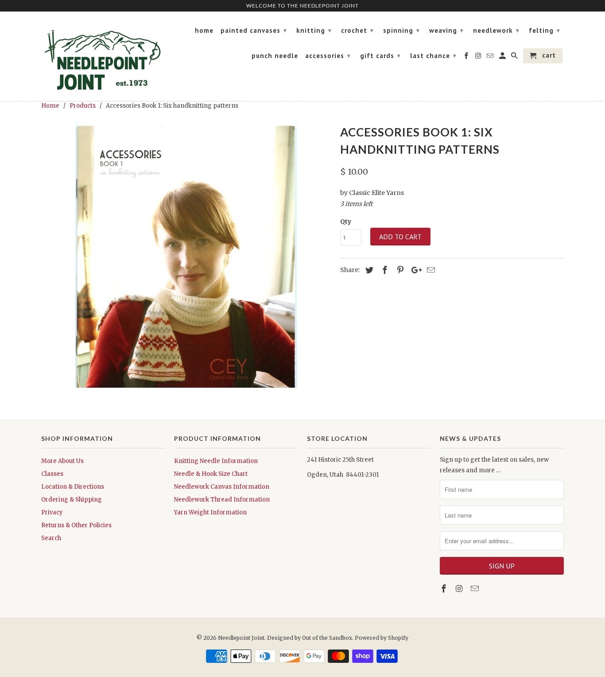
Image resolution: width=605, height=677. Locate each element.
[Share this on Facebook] (383, 270)
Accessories (328, 55)
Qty (345, 222)
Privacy (52, 512)
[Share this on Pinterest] (399, 270)
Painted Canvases (254, 30)
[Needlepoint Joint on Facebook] (445, 589)
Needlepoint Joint (241, 637)
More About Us (62, 461)
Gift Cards (380, 55)
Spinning (401, 30)
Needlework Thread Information (222, 499)
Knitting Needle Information (216, 461)
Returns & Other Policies (76, 525)
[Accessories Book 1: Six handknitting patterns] (186, 255)
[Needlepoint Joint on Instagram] (460, 589)
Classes (52, 474)
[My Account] (503, 57)
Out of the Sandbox (327, 637)
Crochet (357, 30)
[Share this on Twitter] (368, 270)
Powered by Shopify (381, 637)
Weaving (446, 30)
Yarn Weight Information (210, 512)
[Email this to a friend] (430, 270)
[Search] (515, 57)
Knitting (314, 30)
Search (51, 538)
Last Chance (433, 55)
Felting (544, 30)
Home (204, 31)
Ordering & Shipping (71, 499)
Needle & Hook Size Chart (211, 474)
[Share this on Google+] (414, 270)
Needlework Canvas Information (221, 486)
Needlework (496, 30)
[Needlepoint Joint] (103, 56)
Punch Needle (275, 56)
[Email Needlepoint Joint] (476, 589)
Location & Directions (72, 486)
